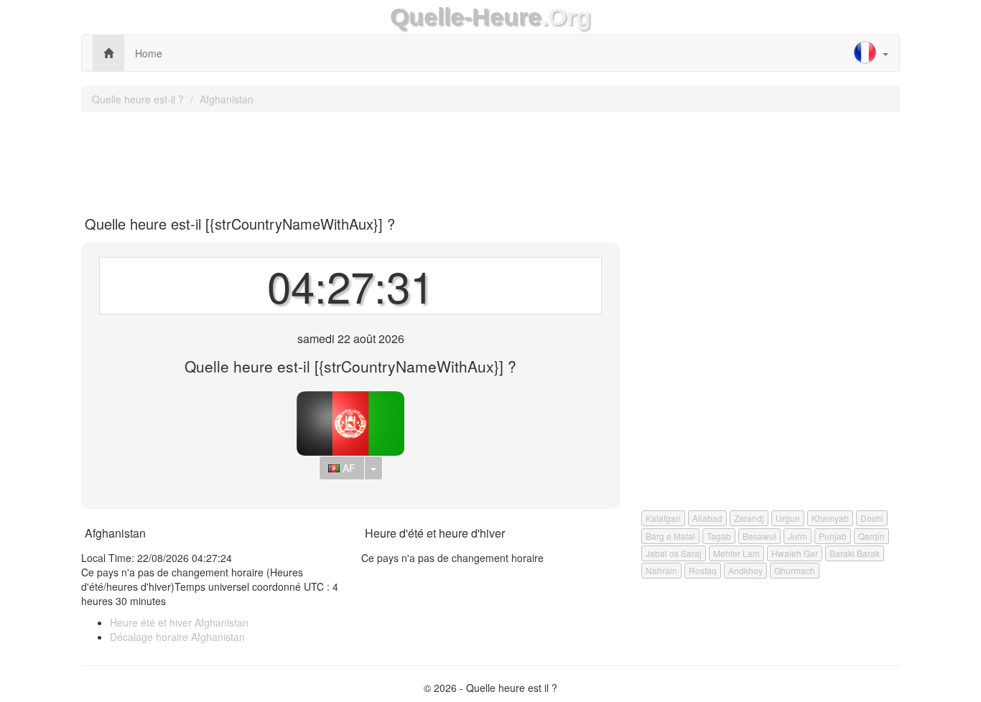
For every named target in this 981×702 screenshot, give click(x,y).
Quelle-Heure (465, 17)
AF (347, 468)
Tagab (719, 536)
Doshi (871, 518)
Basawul (759, 536)
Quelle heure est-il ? (138, 99)
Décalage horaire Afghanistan (177, 637)
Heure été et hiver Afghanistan (179, 622)
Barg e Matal (670, 536)
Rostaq (703, 570)
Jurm (797, 536)
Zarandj (749, 518)
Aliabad (707, 518)
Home (148, 53)
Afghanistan (227, 99)
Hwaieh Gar (794, 553)
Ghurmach (794, 570)
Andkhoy (745, 570)
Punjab (833, 536)
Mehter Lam (736, 553)
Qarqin (871, 536)
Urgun (788, 518)
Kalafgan (663, 518)
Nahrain (661, 570)
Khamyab (830, 518)
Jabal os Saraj (674, 553)
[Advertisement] (490, 158)
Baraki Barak (854, 553)
